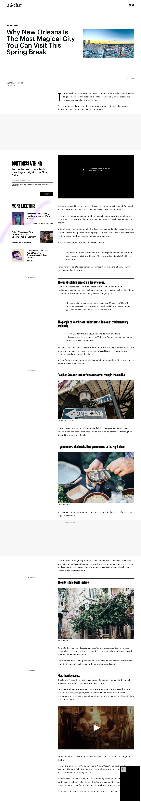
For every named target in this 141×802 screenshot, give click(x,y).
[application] (96, 728)
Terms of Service (45, 184)
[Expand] (122, 767)
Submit (46, 194)
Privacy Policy (15, 185)
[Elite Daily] (14, 5)
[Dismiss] (137, 767)
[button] (96, 728)
